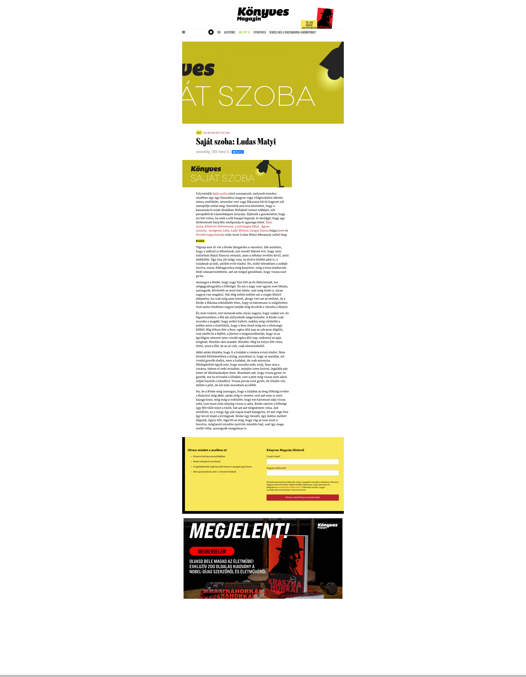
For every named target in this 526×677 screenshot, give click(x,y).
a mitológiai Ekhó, (247, 226)
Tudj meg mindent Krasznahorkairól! (310, 25)
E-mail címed (274, 456)
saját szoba (225, 133)
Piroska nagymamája (210, 234)
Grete (281, 230)
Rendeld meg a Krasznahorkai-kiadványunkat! (293, 32)
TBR (219, 32)
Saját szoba (219, 193)
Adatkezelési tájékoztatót (289, 487)
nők (209, 133)
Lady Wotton (240, 230)
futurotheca (260, 32)
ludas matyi (215, 133)
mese (205, 133)
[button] (183, 32)
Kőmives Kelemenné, (219, 226)
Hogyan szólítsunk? (276, 468)
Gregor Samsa (259, 230)
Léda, (226, 230)
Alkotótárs (230, 32)
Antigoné (215, 230)
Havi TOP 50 (245, 32)
